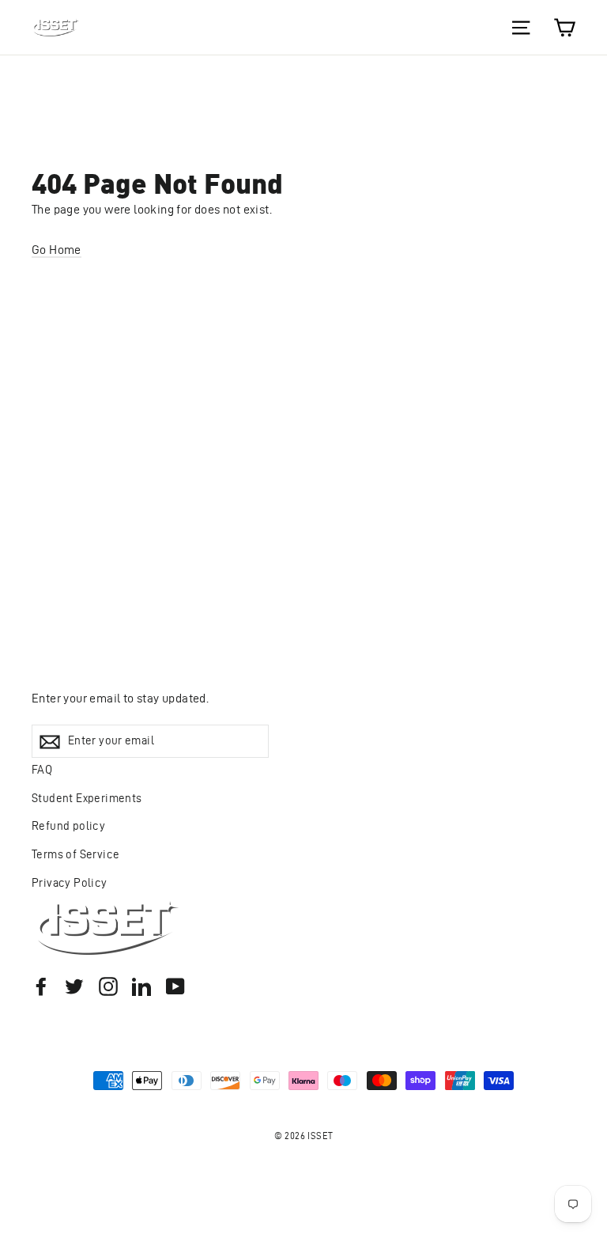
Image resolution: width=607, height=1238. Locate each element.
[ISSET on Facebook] (41, 985)
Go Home (56, 249)
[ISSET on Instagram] (108, 985)
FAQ (42, 769)
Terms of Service (75, 854)
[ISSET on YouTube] (175, 985)
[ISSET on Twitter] (74, 985)
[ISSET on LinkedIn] (141, 985)
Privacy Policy (69, 882)
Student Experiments (87, 798)
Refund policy (68, 826)
